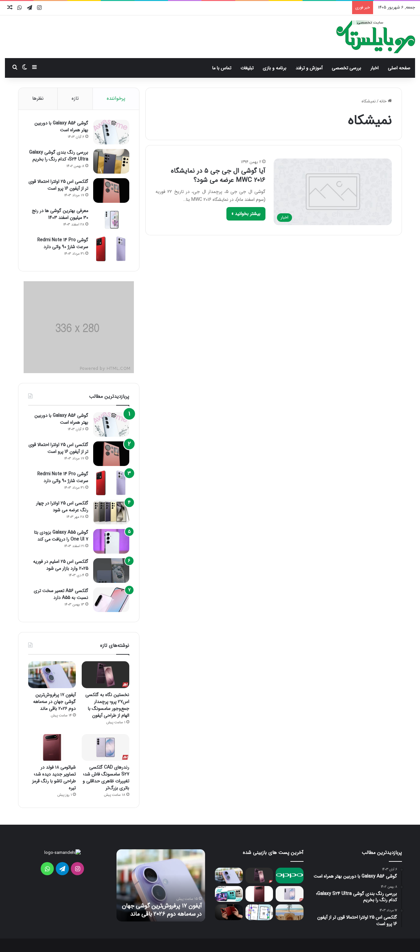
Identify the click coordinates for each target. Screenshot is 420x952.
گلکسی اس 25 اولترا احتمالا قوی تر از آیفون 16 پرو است (58, 185)
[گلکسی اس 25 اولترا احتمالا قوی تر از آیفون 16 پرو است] (111, 190)
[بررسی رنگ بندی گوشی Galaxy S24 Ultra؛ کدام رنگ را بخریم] (111, 161)
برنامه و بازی (274, 68)
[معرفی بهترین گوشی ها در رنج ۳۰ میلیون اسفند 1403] (111, 219)
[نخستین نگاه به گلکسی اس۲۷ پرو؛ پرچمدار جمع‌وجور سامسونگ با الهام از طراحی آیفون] (105, 674)
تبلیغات (247, 68)
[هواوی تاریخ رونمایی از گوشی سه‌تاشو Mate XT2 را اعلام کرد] (229, 912)
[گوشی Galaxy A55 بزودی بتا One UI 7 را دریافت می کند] (111, 541)
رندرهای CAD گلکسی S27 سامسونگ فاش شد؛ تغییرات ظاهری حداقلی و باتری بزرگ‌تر (106, 778)
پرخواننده (116, 98)
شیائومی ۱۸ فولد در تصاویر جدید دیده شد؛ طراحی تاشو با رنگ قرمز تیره (54, 778)
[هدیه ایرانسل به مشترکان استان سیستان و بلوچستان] (290, 912)
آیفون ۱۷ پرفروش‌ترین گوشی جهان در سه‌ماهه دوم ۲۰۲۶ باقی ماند (54, 701)
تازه (75, 98)
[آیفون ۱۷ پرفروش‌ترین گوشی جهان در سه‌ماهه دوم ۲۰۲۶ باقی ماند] (52, 674)
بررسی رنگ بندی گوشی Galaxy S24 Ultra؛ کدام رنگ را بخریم (58, 156)
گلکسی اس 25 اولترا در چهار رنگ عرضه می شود (62, 506)
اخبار (374, 68)
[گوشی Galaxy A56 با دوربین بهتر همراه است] (111, 132)
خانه (383, 101)
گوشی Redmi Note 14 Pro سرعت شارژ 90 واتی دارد (62, 243)
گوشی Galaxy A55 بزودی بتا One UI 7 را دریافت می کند (61, 536)
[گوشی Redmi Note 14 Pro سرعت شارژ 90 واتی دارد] (111, 249)
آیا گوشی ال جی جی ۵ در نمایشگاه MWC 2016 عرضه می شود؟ (218, 175)
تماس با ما (221, 68)
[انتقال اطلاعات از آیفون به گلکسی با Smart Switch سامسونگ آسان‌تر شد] (259, 912)
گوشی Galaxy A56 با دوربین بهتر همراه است (61, 126)
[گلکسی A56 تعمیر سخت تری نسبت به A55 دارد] (111, 599)
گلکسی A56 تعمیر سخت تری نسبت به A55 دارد (61, 594)
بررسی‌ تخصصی (346, 68)
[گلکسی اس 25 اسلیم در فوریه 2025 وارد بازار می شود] (111, 570)
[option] (160, 885)
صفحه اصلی (399, 68)
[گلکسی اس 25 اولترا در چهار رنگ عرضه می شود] (111, 512)
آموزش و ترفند (309, 68)
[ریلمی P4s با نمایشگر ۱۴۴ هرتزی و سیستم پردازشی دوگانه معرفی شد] (229, 894)
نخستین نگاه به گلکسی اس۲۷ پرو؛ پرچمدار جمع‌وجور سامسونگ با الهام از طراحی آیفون (107, 705)
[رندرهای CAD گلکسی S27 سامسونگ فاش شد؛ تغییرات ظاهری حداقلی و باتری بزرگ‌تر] (105, 747)
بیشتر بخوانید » (246, 213)
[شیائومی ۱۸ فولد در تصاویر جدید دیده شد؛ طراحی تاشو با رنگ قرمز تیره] (52, 747)
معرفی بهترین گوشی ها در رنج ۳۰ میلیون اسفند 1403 (60, 214)
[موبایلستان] (375, 36)
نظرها (38, 98)
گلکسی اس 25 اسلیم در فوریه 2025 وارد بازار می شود (60, 565)
